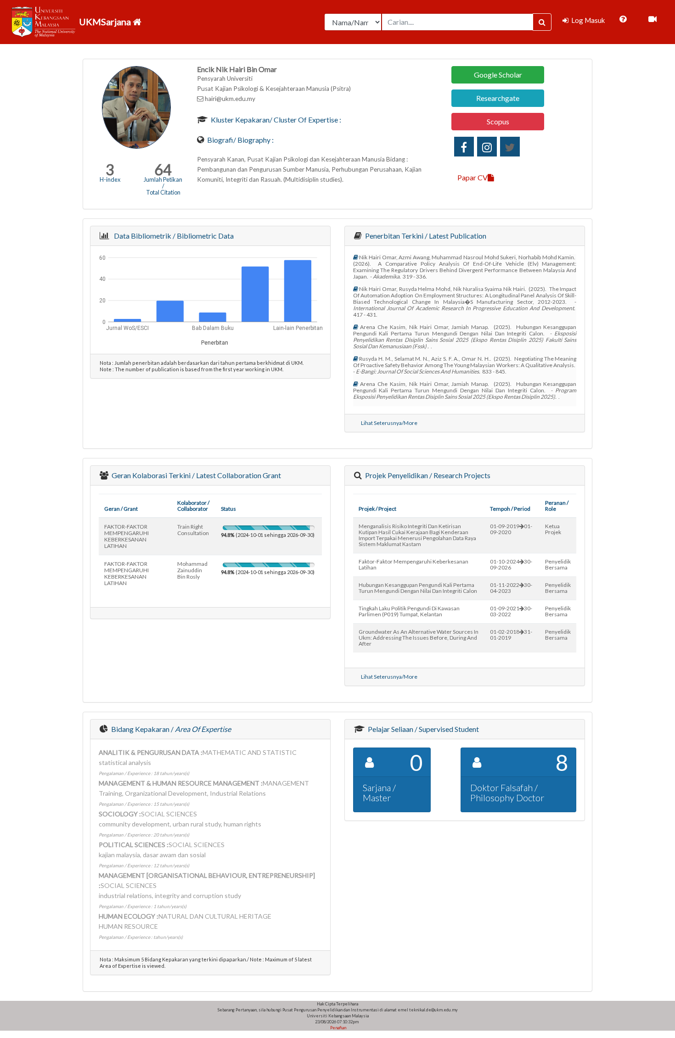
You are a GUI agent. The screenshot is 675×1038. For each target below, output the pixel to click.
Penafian (337, 1027)
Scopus (498, 121)
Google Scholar (498, 74)
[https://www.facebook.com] (464, 146)
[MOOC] (652, 19)
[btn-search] (542, 22)
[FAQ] (622, 19)
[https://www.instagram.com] (487, 146)
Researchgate (497, 98)
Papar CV (472, 177)
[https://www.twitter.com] (510, 146)
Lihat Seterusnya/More (389, 422)
